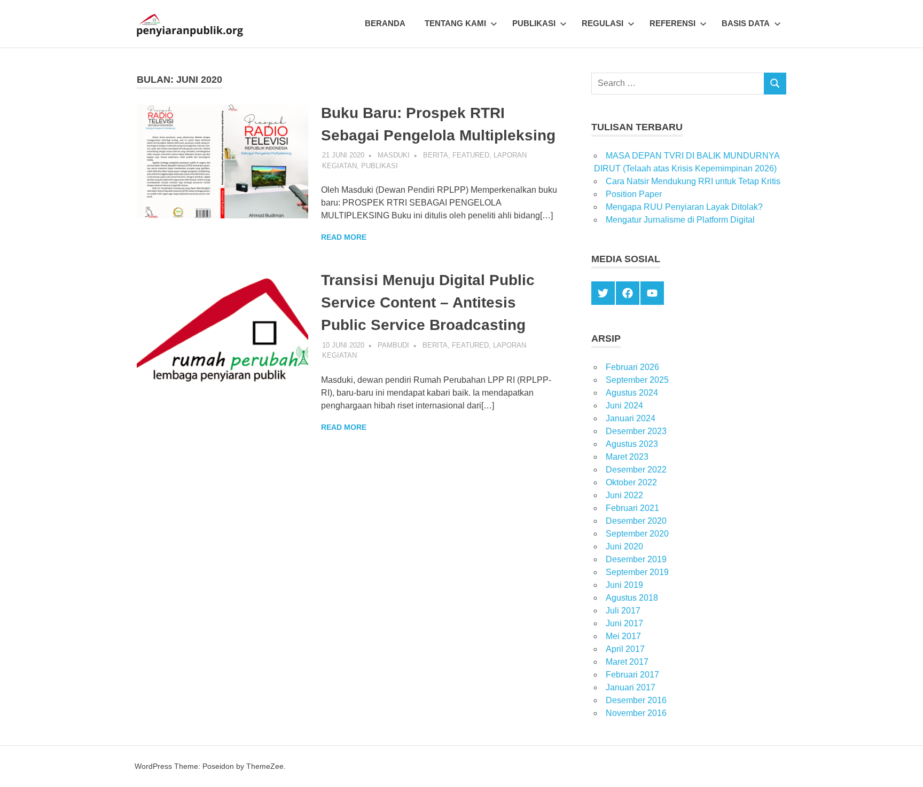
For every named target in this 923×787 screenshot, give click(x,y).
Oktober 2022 (631, 482)
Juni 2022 (624, 495)
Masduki (394, 155)
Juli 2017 (623, 610)
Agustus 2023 (632, 443)
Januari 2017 (630, 687)
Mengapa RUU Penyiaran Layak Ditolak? (684, 206)
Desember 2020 (636, 520)
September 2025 (637, 379)
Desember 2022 (636, 469)
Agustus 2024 (632, 392)
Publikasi (534, 23)
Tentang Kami (455, 23)
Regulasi (602, 23)
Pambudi (393, 345)
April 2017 (625, 649)
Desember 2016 (636, 700)
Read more (343, 237)
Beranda (385, 23)
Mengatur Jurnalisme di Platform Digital (680, 219)
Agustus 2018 (632, 597)
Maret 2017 (627, 661)
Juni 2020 (624, 546)
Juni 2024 (624, 405)
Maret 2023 (627, 456)
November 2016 (636, 713)
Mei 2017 (623, 636)
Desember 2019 (636, 559)
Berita (435, 155)
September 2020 (637, 533)
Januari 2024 (630, 418)
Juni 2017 (624, 623)
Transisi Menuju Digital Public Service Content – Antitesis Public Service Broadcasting (428, 302)
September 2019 (637, 572)
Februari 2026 (632, 367)
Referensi (672, 23)
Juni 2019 (624, 584)
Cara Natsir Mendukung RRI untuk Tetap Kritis (693, 181)
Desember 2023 (636, 431)
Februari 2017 (632, 674)
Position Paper (634, 194)
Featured (470, 155)
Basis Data (746, 23)
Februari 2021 (632, 508)
